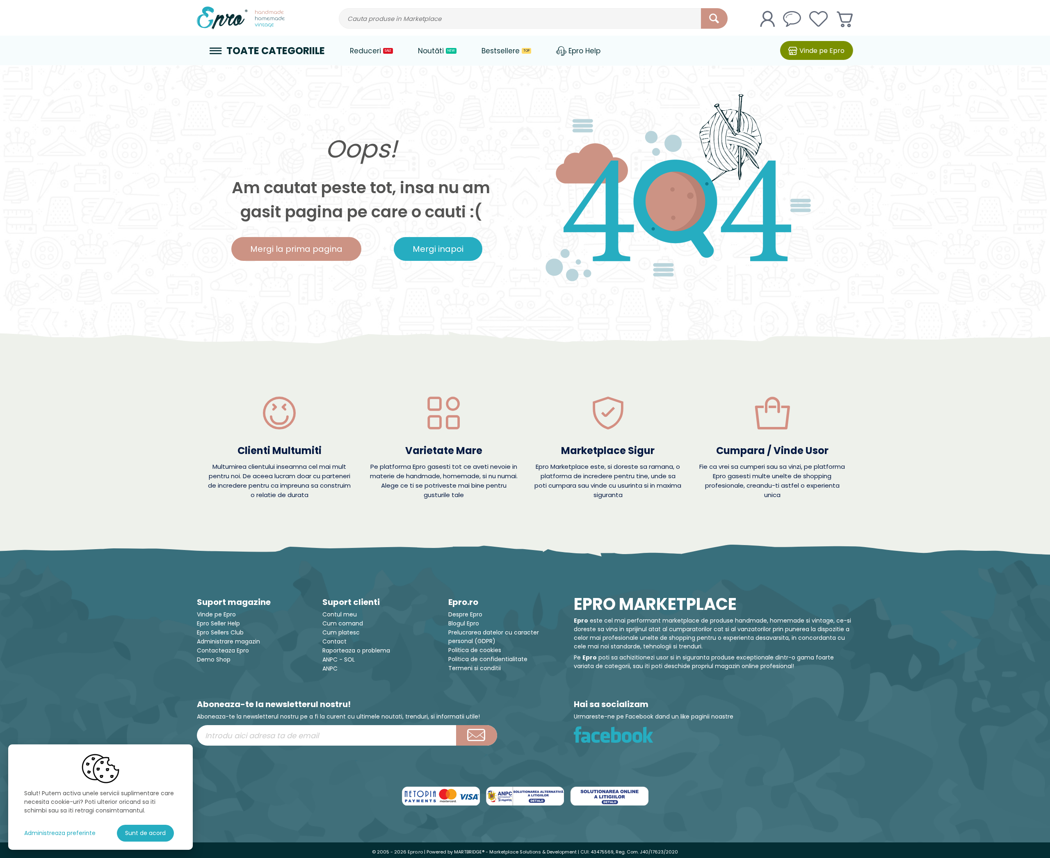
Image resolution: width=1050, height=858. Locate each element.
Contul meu (339, 614)
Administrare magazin (228, 641)
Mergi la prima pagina (296, 249)
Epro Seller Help (218, 623)
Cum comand (342, 623)
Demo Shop (214, 659)
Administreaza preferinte (60, 833)
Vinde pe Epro (216, 614)
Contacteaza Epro (223, 650)
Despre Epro (465, 614)
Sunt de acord (145, 833)
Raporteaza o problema (356, 650)
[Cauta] (714, 18)
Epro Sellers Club (220, 632)
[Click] (476, 735)
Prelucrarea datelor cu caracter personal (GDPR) (493, 636)
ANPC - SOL (338, 659)
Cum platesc (341, 632)
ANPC (330, 668)
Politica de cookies (474, 650)
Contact (334, 641)
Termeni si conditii (474, 668)
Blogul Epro (463, 623)
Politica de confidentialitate (487, 659)
